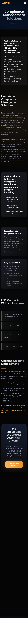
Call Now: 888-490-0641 (14, 464)
